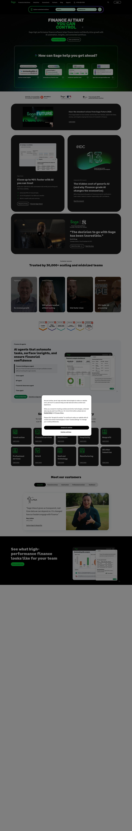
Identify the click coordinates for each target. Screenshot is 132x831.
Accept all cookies (66, 427)
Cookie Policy (48, 413)
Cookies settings (66, 432)
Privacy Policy (59, 413)
